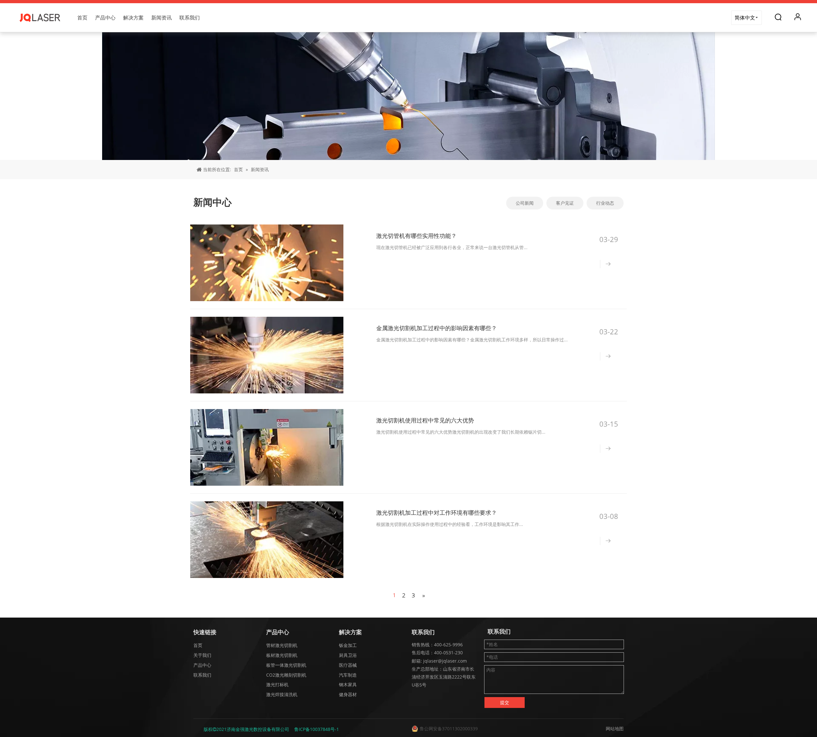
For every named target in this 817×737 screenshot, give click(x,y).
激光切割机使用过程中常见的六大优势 (425, 420)
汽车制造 (348, 675)
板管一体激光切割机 (286, 665)
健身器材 (348, 694)
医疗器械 (348, 665)
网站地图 (615, 729)
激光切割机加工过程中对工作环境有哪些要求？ (436, 512)
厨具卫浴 (348, 655)
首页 (82, 17)
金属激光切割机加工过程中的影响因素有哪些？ (436, 328)
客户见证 (565, 203)
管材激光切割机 (281, 645)
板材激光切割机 (281, 655)
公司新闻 (525, 203)
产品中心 (105, 17)
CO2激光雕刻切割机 (286, 675)
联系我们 (189, 17)
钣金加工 (348, 645)
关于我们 (202, 655)
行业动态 (605, 203)
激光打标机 (277, 684)
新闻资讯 (161, 17)
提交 (504, 702)
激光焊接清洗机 (281, 694)
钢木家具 (348, 684)
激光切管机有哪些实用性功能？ (416, 235)
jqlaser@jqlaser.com (444, 661)
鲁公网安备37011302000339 (449, 729)
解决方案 (133, 17)
